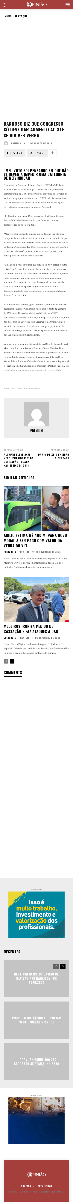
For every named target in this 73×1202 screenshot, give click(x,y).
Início (8, 16)
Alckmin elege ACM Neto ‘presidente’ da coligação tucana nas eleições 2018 (19, 459)
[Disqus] (36, 728)
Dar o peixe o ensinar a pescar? (53, 456)
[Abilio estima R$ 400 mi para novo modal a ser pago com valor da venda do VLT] (36, 508)
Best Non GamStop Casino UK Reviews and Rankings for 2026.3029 (36, 978)
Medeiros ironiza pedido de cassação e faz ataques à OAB (31, 628)
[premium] (7, 143)
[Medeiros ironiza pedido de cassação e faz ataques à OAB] (36, 599)
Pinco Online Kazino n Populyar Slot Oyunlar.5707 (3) (36, 1020)
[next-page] (12, 661)
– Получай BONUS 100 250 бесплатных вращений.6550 (36, 1061)
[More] (53, 153)
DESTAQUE (21, 16)
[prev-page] (6, 661)
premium (16, 143)
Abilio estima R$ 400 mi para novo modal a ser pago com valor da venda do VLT (35, 541)
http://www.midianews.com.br (26, 388)
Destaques (10, 552)
